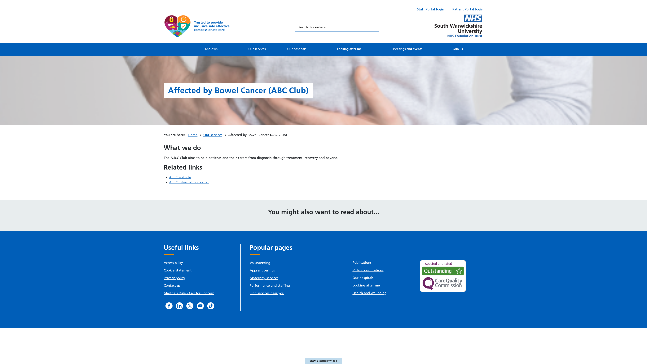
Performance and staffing (270, 285)
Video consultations (367, 270)
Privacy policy (174, 278)
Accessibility (173, 263)
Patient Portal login (467, 9)
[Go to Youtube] (200, 305)
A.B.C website (180, 177)
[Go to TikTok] (210, 305)
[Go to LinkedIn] (179, 305)
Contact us (172, 285)
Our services (257, 49)
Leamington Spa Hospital (190, 45)
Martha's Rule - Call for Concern (189, 293)
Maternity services (264, 278)
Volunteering (260, 263)
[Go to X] (189, 305)
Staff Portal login (430, 9)
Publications (362, 263)
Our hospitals (296, 49)
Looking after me (349, 49)
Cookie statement (178, 270)
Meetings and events (407, 49)
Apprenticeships (262, 270)
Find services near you (267, 293)
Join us (458, 49)
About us (211, 49)
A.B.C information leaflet (189, 182)
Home (192, 135)
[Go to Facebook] (169, 305)
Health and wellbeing (369, 293)
